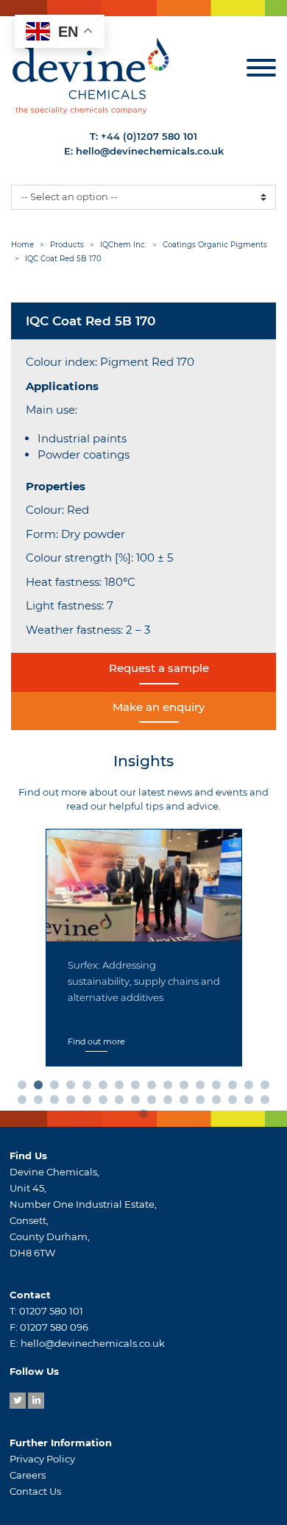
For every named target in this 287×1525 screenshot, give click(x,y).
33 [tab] (146, 1116)
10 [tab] (170, 1087)
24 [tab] (138, 1102)
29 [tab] (219, 1102)
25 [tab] (154, 1102)
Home (22, 245)
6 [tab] (106, 1087)
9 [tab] (154, 1087)
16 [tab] (268, 1087)
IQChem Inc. (123, 245)
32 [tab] (268, 1102)
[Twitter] (18, 1401)
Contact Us (35, 1491)
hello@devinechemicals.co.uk (150, 151)
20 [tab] (73, 1102)
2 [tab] (41, 1087)
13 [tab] (219, 1087)
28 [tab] (203, 1102)
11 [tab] (187, 1087)
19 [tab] (57, 1102)
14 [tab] (235, 1087)
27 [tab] (187, 1102)
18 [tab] (41, 1102)
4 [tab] (73, 1087)
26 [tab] (170, 1102)
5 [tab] (89, 1087)
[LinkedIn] (36, 1401)
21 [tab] (89, 1102)
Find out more (96, 1041)
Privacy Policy (42, 1459)
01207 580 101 (51, 1311)
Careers (28, 1475)
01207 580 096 (54, 1327)
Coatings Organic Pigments (215, 245)
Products (67, 245)
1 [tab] (25, 1087)
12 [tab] (203, 1087)
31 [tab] (251, 1102)
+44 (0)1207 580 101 (149, 136)
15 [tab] (251, 1087)
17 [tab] (25, 1102)
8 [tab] (138, 1087)
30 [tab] (235, 1102)
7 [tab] (122, 1087)
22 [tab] (106, 1102)
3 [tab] (57, 1087)
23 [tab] (122, 1102)
